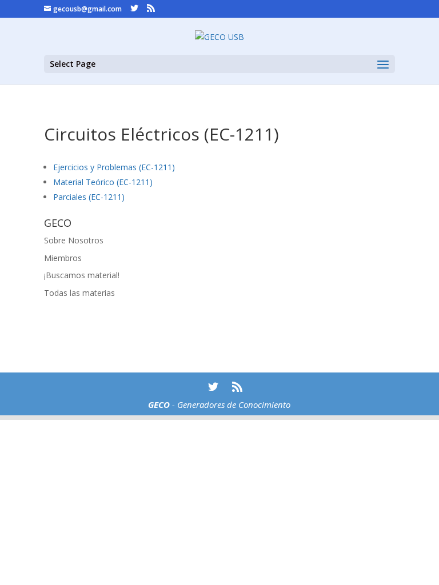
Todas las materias (79, 292)
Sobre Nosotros (73, 240)
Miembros (63, 258)
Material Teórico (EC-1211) (103, 182)
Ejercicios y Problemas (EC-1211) (114, 167)
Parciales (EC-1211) (89, 196)
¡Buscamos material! (81, 275)
